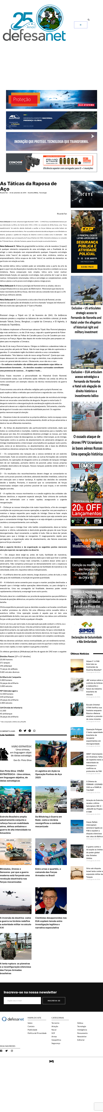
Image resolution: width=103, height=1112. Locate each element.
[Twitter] (6, 1051)
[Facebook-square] (1, 1051)
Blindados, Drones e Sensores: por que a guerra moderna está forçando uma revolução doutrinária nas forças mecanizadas (15, 875)
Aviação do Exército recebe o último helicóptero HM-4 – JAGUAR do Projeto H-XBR (94, 806)
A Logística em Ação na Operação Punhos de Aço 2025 (48, 774)
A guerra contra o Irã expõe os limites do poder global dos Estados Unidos (94, 852)
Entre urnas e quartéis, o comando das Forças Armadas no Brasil (48, 872)
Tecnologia (43, 193)
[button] (88, 19)
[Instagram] (12, 1051)
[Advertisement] (51, 61)
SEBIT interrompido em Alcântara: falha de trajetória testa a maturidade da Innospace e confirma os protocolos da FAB (94, 762)
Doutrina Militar (33, 193)
